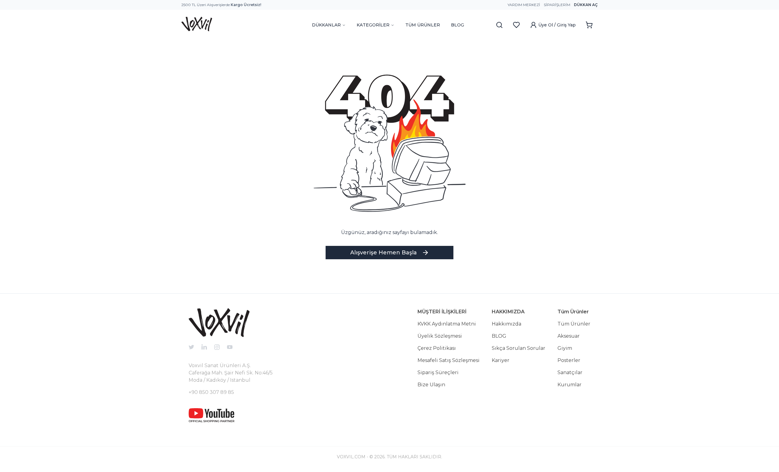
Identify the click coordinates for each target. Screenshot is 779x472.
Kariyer (500, 360)
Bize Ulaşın (431, 385)
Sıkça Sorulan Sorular (518, 348)
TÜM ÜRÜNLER (422, 25)
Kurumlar (569, 385)
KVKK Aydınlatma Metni (446, 324)
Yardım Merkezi (524, 4)
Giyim (564, 348)
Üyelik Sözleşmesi (439, 336)
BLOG (457, 25)
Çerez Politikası (436, 348)
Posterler (568, 360)
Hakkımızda (506, 324)
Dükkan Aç (586, 4)
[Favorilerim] (516, 25)
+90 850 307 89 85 (211, 392)
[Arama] (499, 25)
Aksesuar (568, 336)
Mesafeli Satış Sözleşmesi (448, 360)
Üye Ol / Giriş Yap (557, 25)
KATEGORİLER (373, 25)
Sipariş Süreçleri (438, 372)
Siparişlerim (557, 4)
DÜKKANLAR (326, 25)
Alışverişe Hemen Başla (383, 252)
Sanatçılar (569, 372)
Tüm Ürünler (573, 324)
